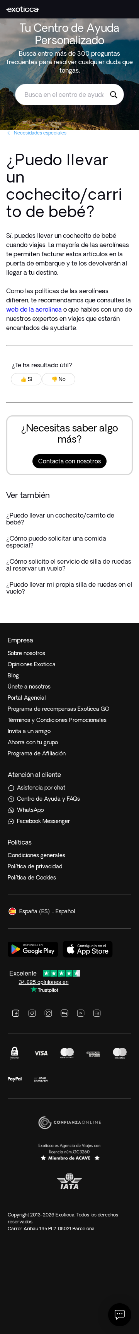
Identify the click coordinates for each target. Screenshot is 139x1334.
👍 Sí (26, 379)
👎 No (58, 379)
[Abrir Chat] (119, 1314)
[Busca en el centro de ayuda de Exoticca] (113, 94)
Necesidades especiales (40, 132)
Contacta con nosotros (69, 461)
